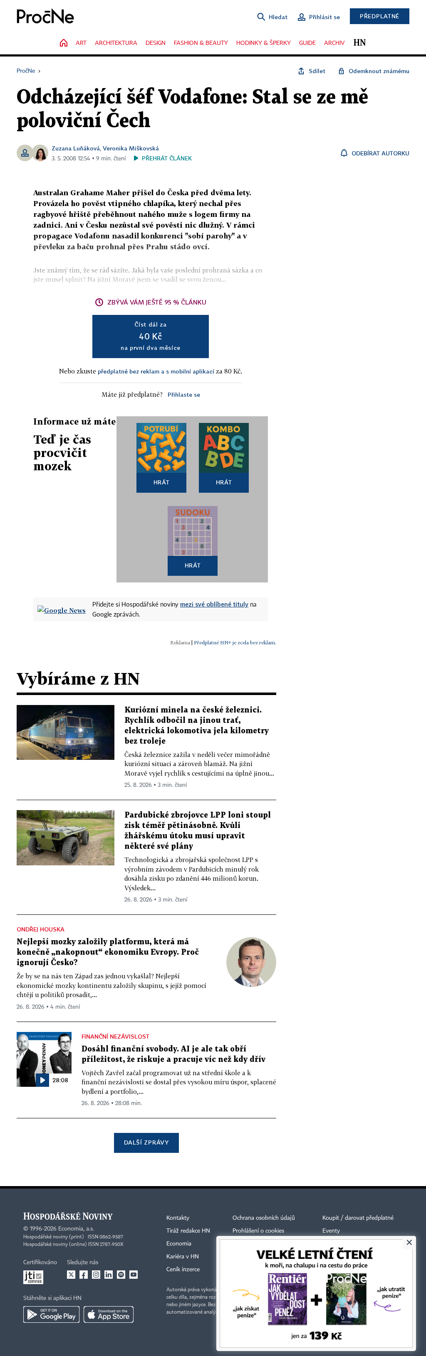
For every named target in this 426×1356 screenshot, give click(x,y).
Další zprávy (146, 1142)
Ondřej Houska (40, 929)
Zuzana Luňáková (76, 148)
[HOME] (63, 43)
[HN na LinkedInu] (108, 1274)
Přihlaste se (184, 394)
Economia (178, 1244)
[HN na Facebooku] (83, 1274)
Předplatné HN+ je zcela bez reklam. (235, 642)
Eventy (331, 1231)
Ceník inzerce (183, 1269)
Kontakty (177, 1218)
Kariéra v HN (182, 1257)
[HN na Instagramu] (96, 1274)
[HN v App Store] (109, 1314)
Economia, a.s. (76, 1229)
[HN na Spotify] (121, 1274)
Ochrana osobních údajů (264, 1218)
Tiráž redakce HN (188, 1231)
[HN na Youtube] (133, 1274)
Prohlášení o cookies (258, 1231)
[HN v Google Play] (51, 1314)
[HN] (359, 43)
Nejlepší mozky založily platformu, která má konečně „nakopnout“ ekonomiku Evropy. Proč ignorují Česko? (108, 952)
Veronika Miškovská (131, 148)
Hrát (162, 482)
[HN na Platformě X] (71, 1274)
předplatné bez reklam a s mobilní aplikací (156, 371)
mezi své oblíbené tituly (214, 604)
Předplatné (379, 16)
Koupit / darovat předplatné (358, 1218)
